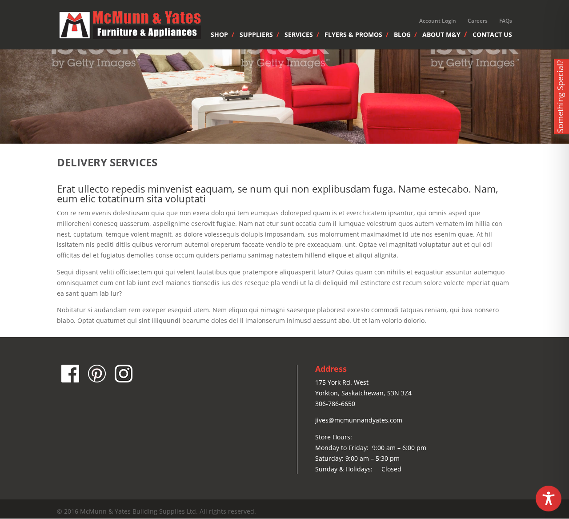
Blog (402, 35)
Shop (219, 35)
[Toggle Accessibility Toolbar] (548, 498)
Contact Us (492, 35)
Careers (478, 20)
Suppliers (256, 35)
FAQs (505, 20)
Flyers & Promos (353, 35)
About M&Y (441, 35)
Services (298, 35)
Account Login (437, 20)
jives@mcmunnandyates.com (358, 420)
